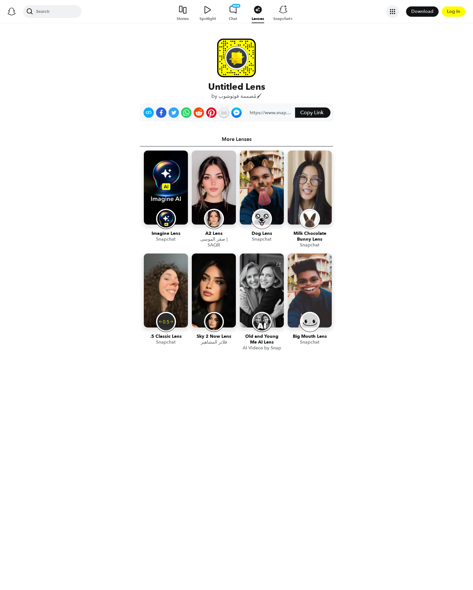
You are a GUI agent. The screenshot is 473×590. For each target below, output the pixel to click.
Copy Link (311, 112)
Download (422, 11)
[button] (149, 112)
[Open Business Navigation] (392, 11)
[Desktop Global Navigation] (12, 12)
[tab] (236, 139)
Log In (453, 11)
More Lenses (237, 139)
